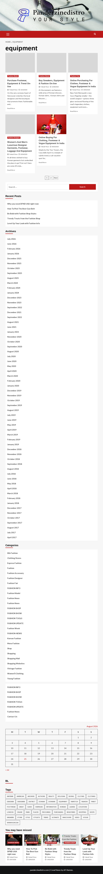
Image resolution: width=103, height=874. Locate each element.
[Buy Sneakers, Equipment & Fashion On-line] (51, 63)
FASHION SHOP (14, 608)
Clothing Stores (14, 558)
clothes (81, 796)
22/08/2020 (55, 87)
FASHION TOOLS (14, 618)
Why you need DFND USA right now (23, 204)
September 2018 (14, 464)
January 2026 (13, 253)
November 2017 (14, 513)
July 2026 (11, 239)
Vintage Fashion (14, 668)
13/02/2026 (69, 859)
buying (71, 796)
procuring (46, 812)
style (28, 817)
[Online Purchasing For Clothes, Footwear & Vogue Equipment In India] (83, 63)
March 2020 (12, 376)
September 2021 (14, 317)
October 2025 (13, 268)
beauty (51, 796)
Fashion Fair (75, 76)
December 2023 (14, 297)
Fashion (10, 568)
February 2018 (13, 498)
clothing (91, 796)
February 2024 (13, 288)
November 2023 (14, 302)
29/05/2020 (86, 90)
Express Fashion (14, 563)
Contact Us (12, 716)
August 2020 (13, 351)
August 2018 (13, 469)
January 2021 (13, 332)
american (20, 796)
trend (45, 817)
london (10, 812)
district (32, 801)
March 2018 (12, 493)
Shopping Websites (15, 663)
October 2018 (13, 459)
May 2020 (11, 366)
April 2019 (11, 430)
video (77, 817)
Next (56, 178)
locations (83, 807)
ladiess (72, 807)
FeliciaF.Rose (13, 90)
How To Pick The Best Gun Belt (21, 209)
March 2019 (12, 434)
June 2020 (11, 361)
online (19, 812)
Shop (9, 648)
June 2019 (11, 420)
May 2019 (11, 425)
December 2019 (14, 390)
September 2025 (14, 273)
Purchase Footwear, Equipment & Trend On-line (19, 83)
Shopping (11, 653)
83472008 (10, 796)
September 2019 (14, 405)
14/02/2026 (50, 859)
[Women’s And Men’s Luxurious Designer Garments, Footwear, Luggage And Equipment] (20, 124)
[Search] (94, 34)
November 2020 (14, 337)
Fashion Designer (14, 137)
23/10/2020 (23, 90)
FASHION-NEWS (14, 633)
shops (92, 812)
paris (28, 812)
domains (51, 801)
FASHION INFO (13, 588)
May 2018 (11, 483)
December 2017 (14, 508)
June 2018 (11, 479)
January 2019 (13, 444)
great (21, 807)
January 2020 (13, 386)
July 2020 (11, 356)
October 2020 (13, 342)
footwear (11, 807)
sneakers (10, 817)
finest (93, 801)
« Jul (7, 770)
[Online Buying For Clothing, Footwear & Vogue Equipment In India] (51, 124)
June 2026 (11, 244)
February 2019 (13, 439)
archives (31, 796)
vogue (85, 817)
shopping (82, 812)
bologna (61, 796)
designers (21, 801)
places (35, 812)
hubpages (39, 807)
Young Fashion (13, 678)
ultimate (55, 817)
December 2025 (14, 258)
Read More (11, 108)
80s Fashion (12, 553)
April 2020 (11, 371)
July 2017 (11, 532)
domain (42, 801)
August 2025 (13, 278)
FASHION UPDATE (15, 623)
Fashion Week (13, 628)
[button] (7, 34)
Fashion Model (13, 76)
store (19, 817)
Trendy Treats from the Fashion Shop (23, 218)
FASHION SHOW (14, 613)
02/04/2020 (23, 154)
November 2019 (14, 395)
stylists (37, 817)
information (51, 807)
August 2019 (13, 410)
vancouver (66, 817)
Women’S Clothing (15, 673)
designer (10, 801)
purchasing (58, 812)
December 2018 (14, 449)
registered (71, 812)
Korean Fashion (14, 638)
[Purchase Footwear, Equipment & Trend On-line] (20, 63)
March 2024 (12, 283)
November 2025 (14, 263)
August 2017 (13, 527)
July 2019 (11, 415)
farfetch (74, 801)
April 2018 (11, 488)
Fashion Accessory (15, 573)
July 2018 (11, 474)
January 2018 (13, 503)
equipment (63, 801)
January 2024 (13, 293)
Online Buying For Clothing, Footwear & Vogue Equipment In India (51, 140)
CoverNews (55, 870)
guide (29, 807)
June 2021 (11, 327)
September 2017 (14, 523)
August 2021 (13, 322)
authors (41, 796)
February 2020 (13, 381)
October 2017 (13, 518)
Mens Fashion (13, 643)
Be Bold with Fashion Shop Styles (21, 213)
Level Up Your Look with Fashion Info (23, 223)
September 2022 (14, 307)
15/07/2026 (12, 859)
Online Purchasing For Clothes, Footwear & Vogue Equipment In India (83, 83)
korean (63, 807)
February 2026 (13, 249)
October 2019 (13, 400)
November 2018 (14, 454)
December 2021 (14, 312)
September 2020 (14, 346)
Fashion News (44, 131)
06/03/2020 (55, 146)
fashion (85, 801)
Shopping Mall (13, 658)
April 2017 (11, 537)
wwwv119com (12, 822)
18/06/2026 (31, 859)
